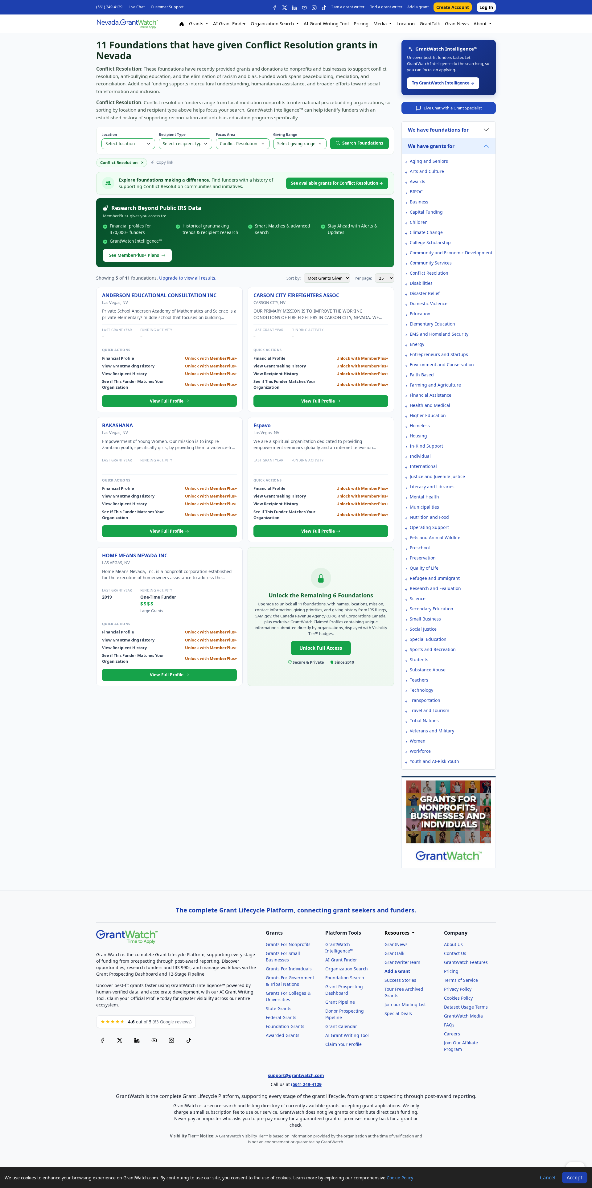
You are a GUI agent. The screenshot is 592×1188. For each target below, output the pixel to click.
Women (418, 741)
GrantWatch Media (463, 1016)
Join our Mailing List (405, 1004)
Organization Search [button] (273, 23)
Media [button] (380, 23)
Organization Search (346, 969)
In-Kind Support (426, 446)
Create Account (452, 7)
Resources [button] (397, 933)
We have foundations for (438, 129)
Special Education (428, 639)
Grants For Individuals (289, 969)
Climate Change (426, 232)
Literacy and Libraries (432, 487)
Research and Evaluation (435, 588)
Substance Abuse (428, 670)
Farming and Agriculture (435, 385)
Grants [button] (196, 23)
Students (419, 659)
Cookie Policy (400, 1178)
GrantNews (457, 23)
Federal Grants (281, 1017)
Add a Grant (397, 971)
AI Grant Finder (229, 23)
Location (406, 23)
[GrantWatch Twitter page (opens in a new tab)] (119, 1040)
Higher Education (428, 415)
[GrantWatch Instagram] (314, 7)
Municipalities (424, 507)
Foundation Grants (285, 1026)
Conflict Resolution (429, 273)
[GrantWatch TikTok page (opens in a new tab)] (189, 1040)
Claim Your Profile (343, 1044)
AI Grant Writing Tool (326, 23)
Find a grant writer (385, 7)
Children (419, 222)
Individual (420, 456)
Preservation (423, 558)
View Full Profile (167, 401)
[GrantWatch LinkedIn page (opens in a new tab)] (137, 1040)
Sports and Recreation (433, 649)
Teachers (419, 680)
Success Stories (400, 980)
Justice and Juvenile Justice (437, 476)
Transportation (425, 700)
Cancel (547, 1177)
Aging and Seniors (429, 161)
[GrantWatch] (127, 23)
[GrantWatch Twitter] (284, 7)
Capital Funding (426, 212)
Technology (421, 690)
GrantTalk (430, 23)
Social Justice (423, 629)
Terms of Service (461, 980)
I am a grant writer (347, 7)
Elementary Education (432, 324)
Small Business (425, 619)
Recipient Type (172, 134)
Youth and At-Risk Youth (434, 761)
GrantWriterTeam (402, 962)
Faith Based (422, 375)
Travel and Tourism (429, 710)
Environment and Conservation (442, 364)
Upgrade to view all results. (187, 278)
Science (418, 598)
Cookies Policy (458, 998)
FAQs (449, 1025)
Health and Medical (430, 405)
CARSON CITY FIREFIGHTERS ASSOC (296, 295)
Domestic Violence (428, 303)
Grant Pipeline (340, 1002)
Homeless (420, 425)
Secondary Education (431, 609)
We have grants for (431, 146)
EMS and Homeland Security (439, 334)
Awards (417, 181)
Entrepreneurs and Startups (439, 354)
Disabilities (421, 283)
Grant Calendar (341, 1026)
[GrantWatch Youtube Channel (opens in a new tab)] (154, 1040)
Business (419, 202)
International (423, 466)
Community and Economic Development (451, 253)
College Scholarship (430, 242)
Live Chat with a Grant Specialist (453, 108)
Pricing (361, 23)
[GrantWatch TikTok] (324, 7)
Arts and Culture (427, 171)
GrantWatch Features (466, 962)
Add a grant (418, 7)
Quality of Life (424, 568)
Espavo (262, 425)
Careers (452, 1034)
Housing (418, 436)
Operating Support (429, 527)
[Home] (182, 24)
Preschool (420, 548)
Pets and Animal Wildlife (435, 537)
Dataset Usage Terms (466, 1007)
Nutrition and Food (429, 517)
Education (420, 314)
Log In (486, 7)
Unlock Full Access (320, 648)
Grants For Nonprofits (288, 944)
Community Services (431, 263)
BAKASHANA (117, 425)
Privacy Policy (457, 989)
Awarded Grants (282, 1035)
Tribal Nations (424, 720)
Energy (417, 344)
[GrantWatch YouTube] (304, 7)
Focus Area (225, 134)
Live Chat (137, 7)
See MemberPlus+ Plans (134, 255)
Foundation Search (344, 978)
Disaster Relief (425, 293)
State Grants (278, 1008)
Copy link (164, 162)
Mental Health (424, 497)
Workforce (420, 751)
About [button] (481, 23)
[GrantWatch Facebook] (274, 7)
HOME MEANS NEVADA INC (134, 555)
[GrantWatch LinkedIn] (294, 7)
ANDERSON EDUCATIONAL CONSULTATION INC (159, 295)
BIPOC (416, 192)
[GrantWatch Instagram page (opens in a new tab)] (171, 1040)
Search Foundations (362, 143)
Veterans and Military (432, 731)
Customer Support (167, 7)
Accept (574, 1177)
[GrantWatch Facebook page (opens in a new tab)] (102, 1040)
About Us (453, 944)
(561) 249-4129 (109, 7)
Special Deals (398, 1013)
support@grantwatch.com (296, 1075)
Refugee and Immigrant (435, 578)
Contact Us (455, 953)
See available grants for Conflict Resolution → (337, 183)
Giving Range (285, 134)
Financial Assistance (430, 395)
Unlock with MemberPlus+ (211, 358)
